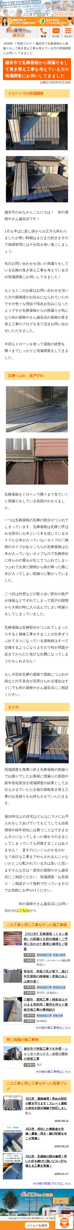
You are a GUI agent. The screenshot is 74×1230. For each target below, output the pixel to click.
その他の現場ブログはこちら (52, 1183)
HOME (8, 43)
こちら (24, 910)
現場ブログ (24, 43)
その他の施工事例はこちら (53, 1027)
